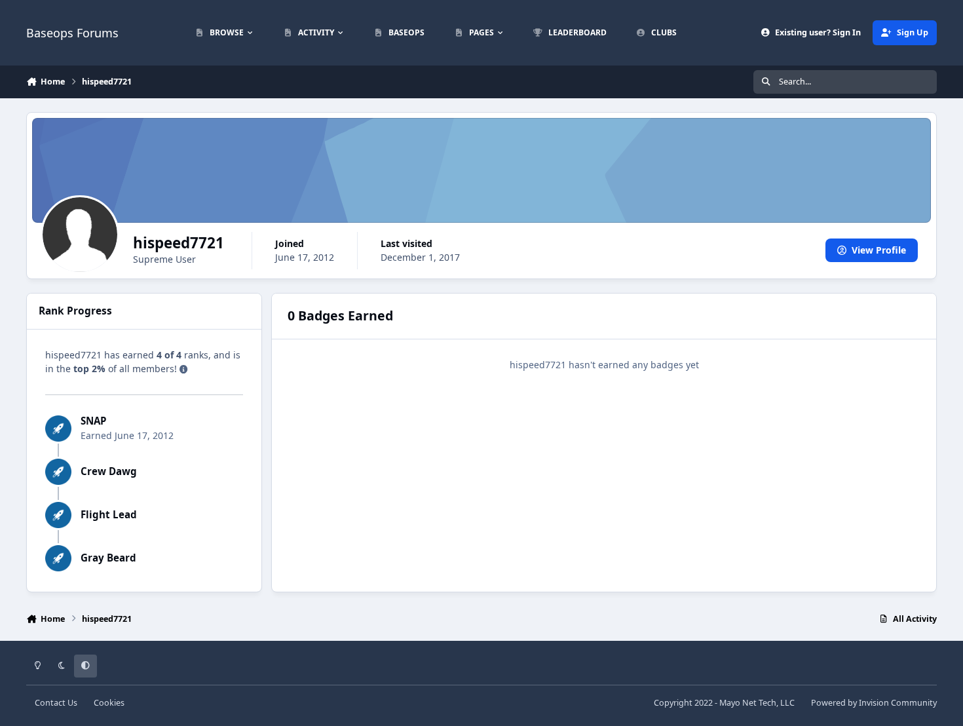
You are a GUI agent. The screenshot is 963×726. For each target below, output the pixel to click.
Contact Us (56, 702)
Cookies (109, 702)
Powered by (874, 702)
